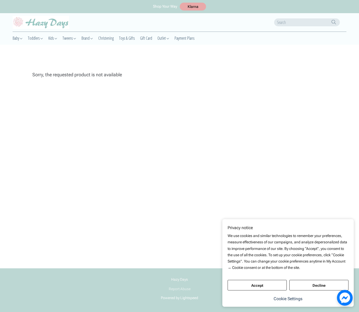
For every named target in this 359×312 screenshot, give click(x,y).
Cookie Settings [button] (288, 298)
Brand (85, 38)
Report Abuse (180, 289)
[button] (193, 7)
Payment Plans (184, 38)
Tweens (68, 38)
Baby (16, 38)
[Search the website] (334, 22)
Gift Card (146, 38)
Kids (51, 38)
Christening (106, 38)
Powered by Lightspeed (179, 298)
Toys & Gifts (127, 38)
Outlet (162, 38)
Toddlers (34, 38)
